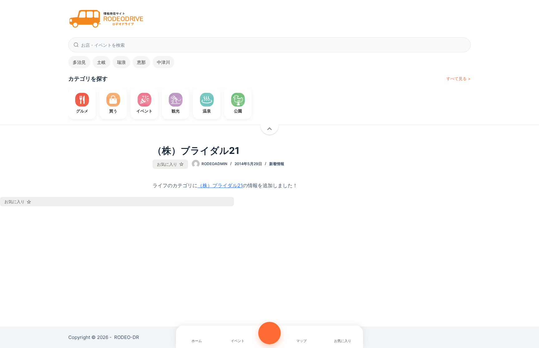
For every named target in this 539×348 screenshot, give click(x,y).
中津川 (163, 62)
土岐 (101, 62)
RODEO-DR (126, 337)
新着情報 (276, 163)
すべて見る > (458, 78)
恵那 (141, 62)
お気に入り (167, 164)
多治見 (79, 62)
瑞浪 (121, 62)
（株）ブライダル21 (220, 185)
